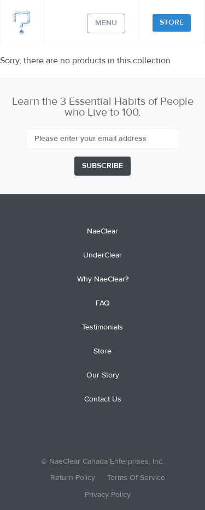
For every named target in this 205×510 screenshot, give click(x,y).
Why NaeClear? (102, 279)
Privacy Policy (108, 495)
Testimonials (102, 327)
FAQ (103, 303)
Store (172, 22)
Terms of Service (136, 478)
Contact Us (102, 399)
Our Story (102, 375)
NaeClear (102, 231)
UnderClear (102, 255)
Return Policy (72, 478)
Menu (106, 23)
